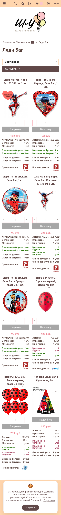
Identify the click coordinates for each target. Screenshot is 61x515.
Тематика (21, 42)
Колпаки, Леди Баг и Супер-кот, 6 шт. (46, 378)
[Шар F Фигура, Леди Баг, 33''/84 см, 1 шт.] (15, 104)
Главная (7, 42)
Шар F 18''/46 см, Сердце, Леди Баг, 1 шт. (46, 83)
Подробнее (49, 500)
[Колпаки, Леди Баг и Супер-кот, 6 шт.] (45, 401)
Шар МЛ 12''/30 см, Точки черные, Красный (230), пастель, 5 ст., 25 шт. (15, 381)
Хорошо (30, 507)
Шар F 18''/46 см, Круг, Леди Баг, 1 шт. (15, 178)
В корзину (15, 129)
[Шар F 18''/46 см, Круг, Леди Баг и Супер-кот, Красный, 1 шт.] (15, 301)
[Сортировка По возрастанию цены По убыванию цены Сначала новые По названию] (30, 62)
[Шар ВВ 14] (45, 301)
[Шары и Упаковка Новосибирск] (30, 21)
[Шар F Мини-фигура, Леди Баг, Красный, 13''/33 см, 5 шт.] (45, 200)
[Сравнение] (30, 4)
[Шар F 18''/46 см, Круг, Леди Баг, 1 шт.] (15, 200)
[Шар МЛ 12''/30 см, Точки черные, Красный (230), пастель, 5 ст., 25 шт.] (15, 401)
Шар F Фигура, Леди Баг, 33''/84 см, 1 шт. (15, 81)
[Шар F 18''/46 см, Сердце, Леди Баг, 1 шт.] (45, 104)
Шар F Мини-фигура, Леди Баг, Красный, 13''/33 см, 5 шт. (46, 180)
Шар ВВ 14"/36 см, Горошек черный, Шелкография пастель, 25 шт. (45, 282)
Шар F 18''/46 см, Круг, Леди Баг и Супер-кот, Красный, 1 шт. (15, 281)
